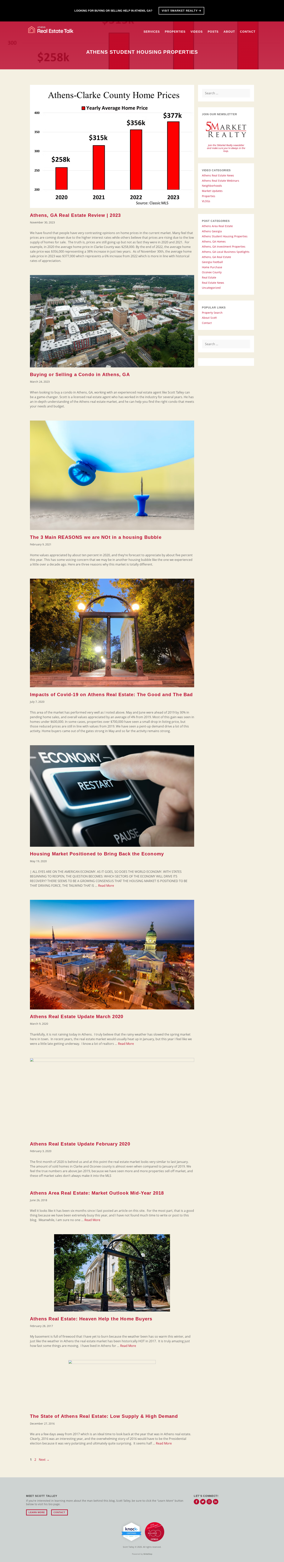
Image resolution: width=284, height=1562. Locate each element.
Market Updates (212, 191)
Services (152, 31)
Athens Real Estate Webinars (220, 180)
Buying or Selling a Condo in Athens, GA (80, 374)
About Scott (209, 317)
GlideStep (147, 1554)
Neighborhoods (212, 185)
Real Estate (209, 277)
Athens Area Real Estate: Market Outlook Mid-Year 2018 (97, 1193)
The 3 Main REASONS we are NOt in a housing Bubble (96, 537)
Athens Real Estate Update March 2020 (76, 1016)
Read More (106, 885)
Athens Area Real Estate (217, 226)
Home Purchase (212, 267)
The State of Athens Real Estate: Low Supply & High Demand (104, 1416)
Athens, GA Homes (214, 241)
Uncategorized (211, 288)
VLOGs (206, 201)
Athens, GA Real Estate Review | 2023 (75, 215)
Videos (196, 31)
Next (44, 1459)
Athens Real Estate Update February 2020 (80, 1143)
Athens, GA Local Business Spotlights (225, 252)
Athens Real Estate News (218, 175)
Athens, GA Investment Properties (223, 246)
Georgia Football (212, 262)
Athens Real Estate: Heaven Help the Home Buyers (91, 1318)
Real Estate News (213, 282)
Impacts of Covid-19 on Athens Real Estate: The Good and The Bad (111, 694)
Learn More (37, 1512)
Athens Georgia (212, 231)
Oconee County (212, 272)
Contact (247, 31)
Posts (213, 31)
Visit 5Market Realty (180, 10)
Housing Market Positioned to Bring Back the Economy (97, 853)
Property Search (212, 312)
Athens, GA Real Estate (216, 257)
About (229, 31)
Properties (175, 31)
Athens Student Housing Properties (224, 236)
